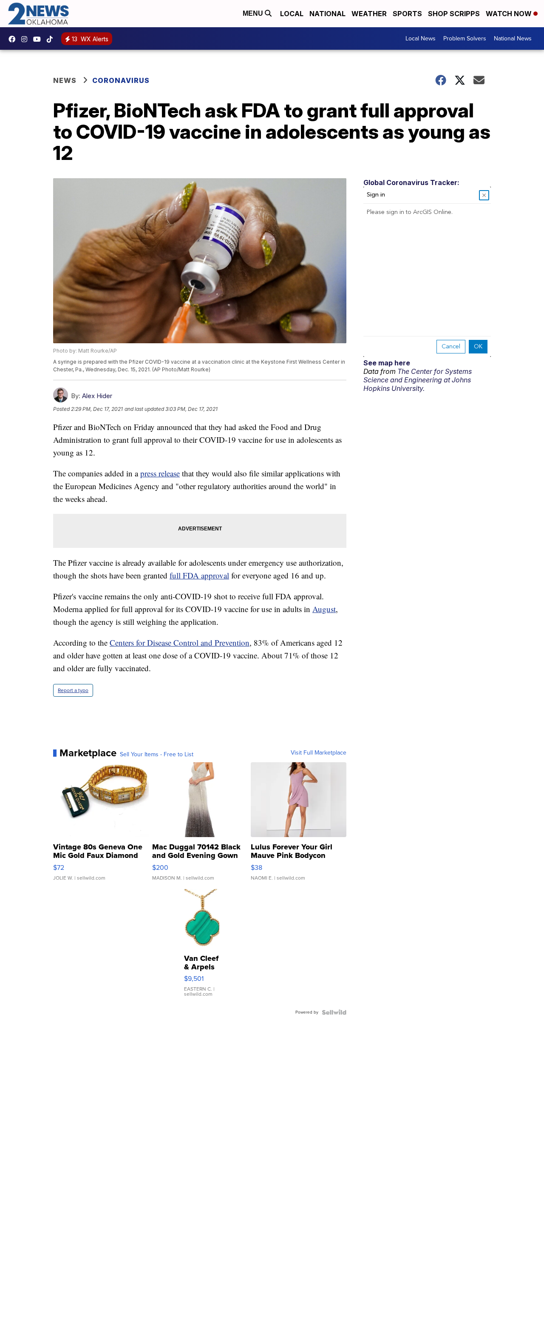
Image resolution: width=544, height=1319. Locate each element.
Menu (254, 13)
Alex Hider (97, 396)
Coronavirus (121, 80)
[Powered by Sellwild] (334, 1012)
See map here (386, 363)
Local (291, 13)
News (64, 80)
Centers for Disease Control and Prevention (179, 642)
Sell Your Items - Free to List (156, 755)
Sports (407, 13)
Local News (420, 38)
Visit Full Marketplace (318, 753)
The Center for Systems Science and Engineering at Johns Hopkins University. (417, 380)
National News (513, 38)
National (327, 13)
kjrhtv (14, 39)
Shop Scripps (454, 13)
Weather (369, 13)
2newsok (26, 39)
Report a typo (73, 690)
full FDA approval (199, 575)
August (324, 609)
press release (160, 473)
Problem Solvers (464, 38)
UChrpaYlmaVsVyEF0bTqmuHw (39, 39)
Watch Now (509, 13)
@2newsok (52, 39)
